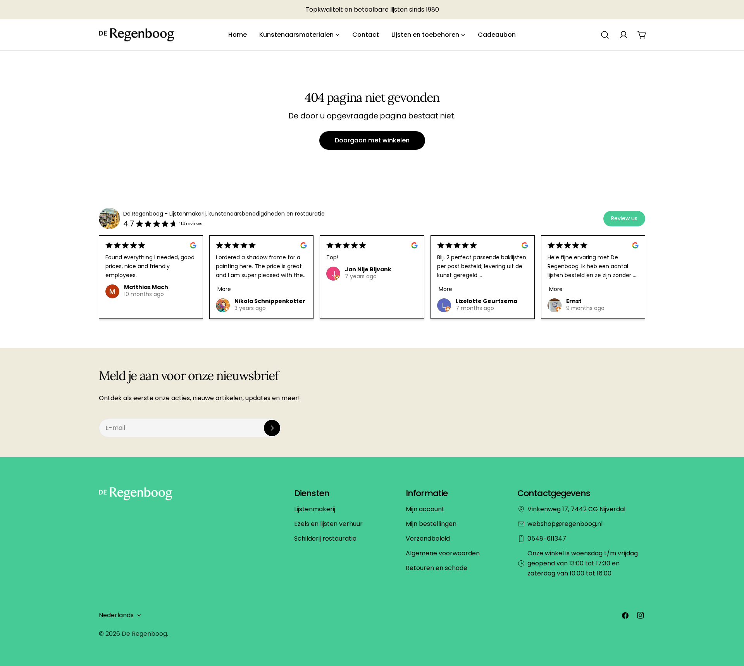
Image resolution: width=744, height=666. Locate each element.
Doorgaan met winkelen (372, 140)
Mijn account (425, 509)
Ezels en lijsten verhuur (328, 523)
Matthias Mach (146, 287)
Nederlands (116, 615)
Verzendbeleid (428, 538)
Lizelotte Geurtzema (486, 301)
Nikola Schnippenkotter (269, 301)
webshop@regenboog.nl (565, 523)
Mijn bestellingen (431, 523)
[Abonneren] (272, 428)
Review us (624, 218)
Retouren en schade (436, 567)
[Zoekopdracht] (605, 35)
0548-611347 (546, 538)
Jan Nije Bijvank (368, 269)
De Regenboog (144, 633)
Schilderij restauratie (325, 538)
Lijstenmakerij (314, 509)
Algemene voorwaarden (443, 553)
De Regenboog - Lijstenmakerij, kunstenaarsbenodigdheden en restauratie (224, 213)
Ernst (574, 301)
